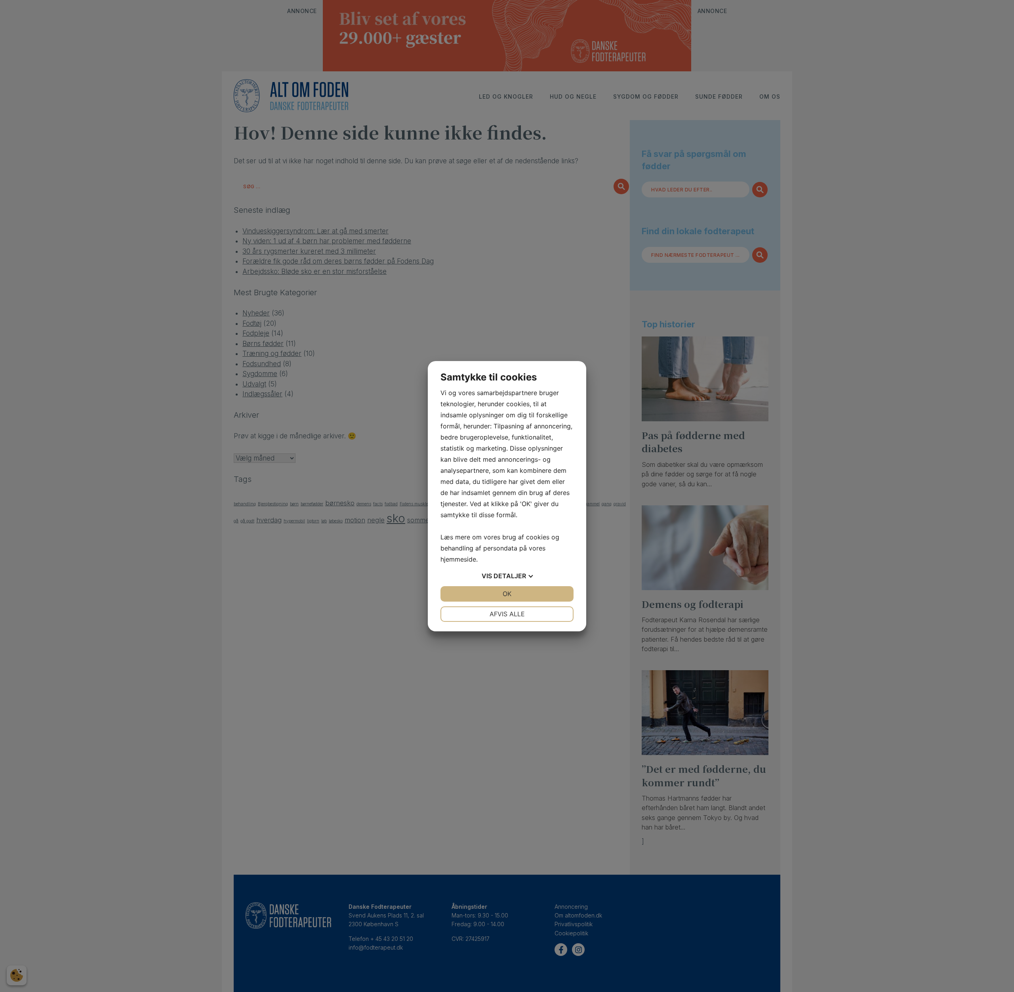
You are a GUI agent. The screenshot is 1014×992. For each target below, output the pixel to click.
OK (507, 594)
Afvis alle (507, 614)
